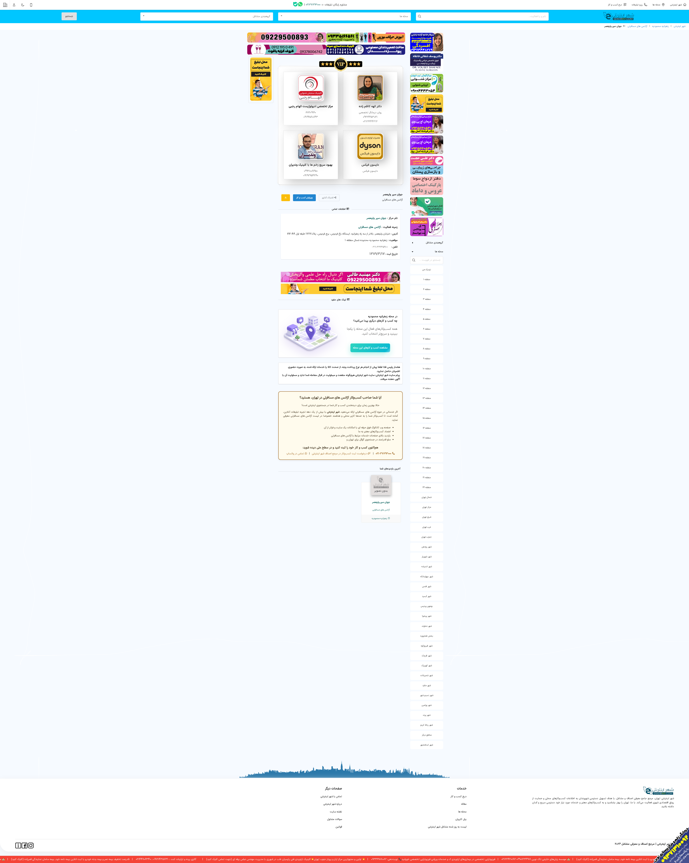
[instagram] (31, 845)
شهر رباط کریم (426, 725)
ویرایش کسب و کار (304, 197)
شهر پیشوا (426, 616)
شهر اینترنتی (676, 4)
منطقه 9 (426, 358)
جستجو (69, 16)
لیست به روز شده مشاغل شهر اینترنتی (447, 827)
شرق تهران (426, 517)
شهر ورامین (427, 705)
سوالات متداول (334, 819)
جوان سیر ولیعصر (376, 218)
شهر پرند (426, 715)
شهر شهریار (427, 556)
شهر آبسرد (426, 596)
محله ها (462, 812)
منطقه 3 (426, 299)
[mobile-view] (31, 5)
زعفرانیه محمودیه (660, 26)
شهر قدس (426, 586)
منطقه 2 (426, 289)
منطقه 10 (427, 368)
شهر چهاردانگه (426, 576)
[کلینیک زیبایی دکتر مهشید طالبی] (286, 42)
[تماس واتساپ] (300, 4)
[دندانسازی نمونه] (365, 54)
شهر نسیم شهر (426, 695)
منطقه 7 (426, 339)
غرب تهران (426, 527)
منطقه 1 (426, 279)
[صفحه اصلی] (620, 16)
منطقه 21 (427, 477)
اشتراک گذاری (328, 197)
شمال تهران (427, 497)
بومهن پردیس (427, 606)
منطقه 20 (427, 467)
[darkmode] (22, 5)
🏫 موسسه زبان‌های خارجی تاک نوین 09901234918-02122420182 (573, 859)
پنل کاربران (461, 819)
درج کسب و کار (459, 796)
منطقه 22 (427, 487)
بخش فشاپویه (426, 636)
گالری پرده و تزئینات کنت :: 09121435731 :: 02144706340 (203, 859)
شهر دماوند (427, 626)
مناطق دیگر (427, 735)
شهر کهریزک (426, 665)
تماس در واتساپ (295, 454)
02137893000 (313, 5)
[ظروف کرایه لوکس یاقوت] (286, 54)
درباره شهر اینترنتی (332, 804)
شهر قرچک (427, 655)
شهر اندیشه (426, 566)
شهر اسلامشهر (426, 745)
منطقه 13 (427, 398)
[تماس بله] (295, 5)
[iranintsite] (18, 845)
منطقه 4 (426, 309)
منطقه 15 (427, 418)
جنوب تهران (426, 537)
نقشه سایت (336, 812)
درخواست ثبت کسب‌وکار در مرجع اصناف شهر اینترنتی (339, 454)
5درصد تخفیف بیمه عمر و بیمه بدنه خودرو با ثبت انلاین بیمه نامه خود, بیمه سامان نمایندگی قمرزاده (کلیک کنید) (108, 859)
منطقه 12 (427, 388)
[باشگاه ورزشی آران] (365, 42)
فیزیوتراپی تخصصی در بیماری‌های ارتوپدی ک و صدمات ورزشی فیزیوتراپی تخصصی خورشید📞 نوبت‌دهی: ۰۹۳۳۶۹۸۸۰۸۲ (471, 859)
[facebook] (24, 845)
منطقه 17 (427, 438)
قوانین (339, 827)
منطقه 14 (427, 408)
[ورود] (14, 5)
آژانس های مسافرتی (637, 26)
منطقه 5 (426, 319)
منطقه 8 (426, 348)
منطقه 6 (426, 329)
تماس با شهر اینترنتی (331, 796)
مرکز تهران (426, 507)
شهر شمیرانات (426, 675)
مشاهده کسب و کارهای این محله (370, 348)
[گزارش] (285, 197)
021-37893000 (383, 454)
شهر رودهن (427, 546)
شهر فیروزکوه (426, 646)
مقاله (464, 804)
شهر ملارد (426, 685)
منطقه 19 (427, 457)
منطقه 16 (427, 428)
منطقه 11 (426, 378)
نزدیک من (426, 269)
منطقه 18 (427, 447)
